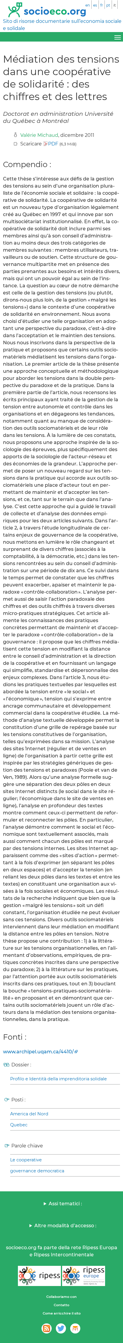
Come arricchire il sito (62, 1313)
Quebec (18, 1125)
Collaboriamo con (61, 1297)
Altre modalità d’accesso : (65, 1225)
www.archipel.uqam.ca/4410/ (38, 1052)
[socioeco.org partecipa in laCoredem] (75, 1328)
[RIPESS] (39, 1276)
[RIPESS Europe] (83, 1276)
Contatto (61, 1305)
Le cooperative (26, 1160)
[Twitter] (61, 1328)
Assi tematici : (65, 1203)
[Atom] (46, 1328)
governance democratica (37, 1171)
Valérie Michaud (39, 135)
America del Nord (29, 1114)
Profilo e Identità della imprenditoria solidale (58, 1079)
